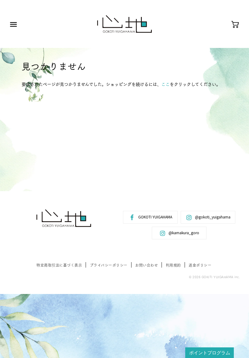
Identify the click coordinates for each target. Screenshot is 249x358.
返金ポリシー (200, 265)
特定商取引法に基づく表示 (59, 265)
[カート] (235, 25)
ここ (165, 84)
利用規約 (173, 265)
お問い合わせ (146, 265)
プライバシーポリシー (109, 265)
